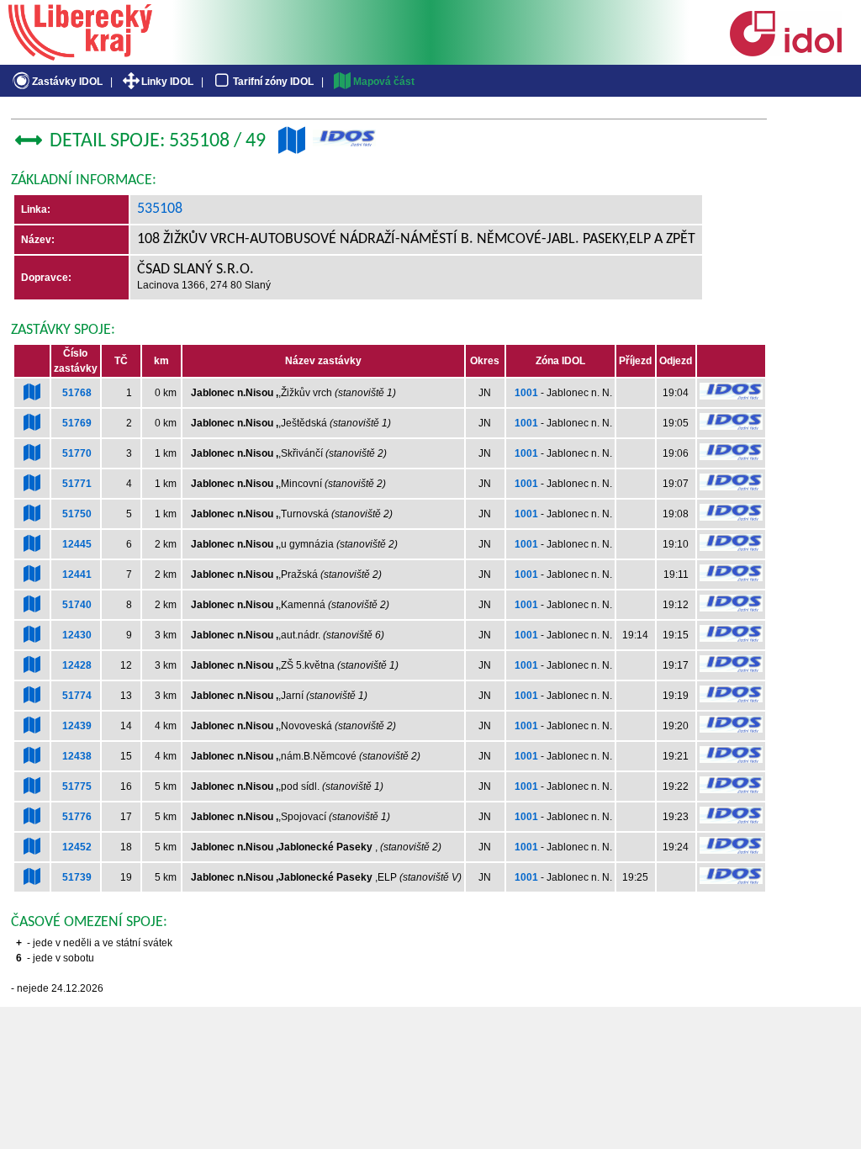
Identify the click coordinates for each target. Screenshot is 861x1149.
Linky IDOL (167, 81)
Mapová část (384, 81)
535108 (159, 209)
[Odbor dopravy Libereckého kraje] (80, 54)
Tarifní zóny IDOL (273, 81)
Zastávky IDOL (67, 81)
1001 (526, 393)
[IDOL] (785, 53)
